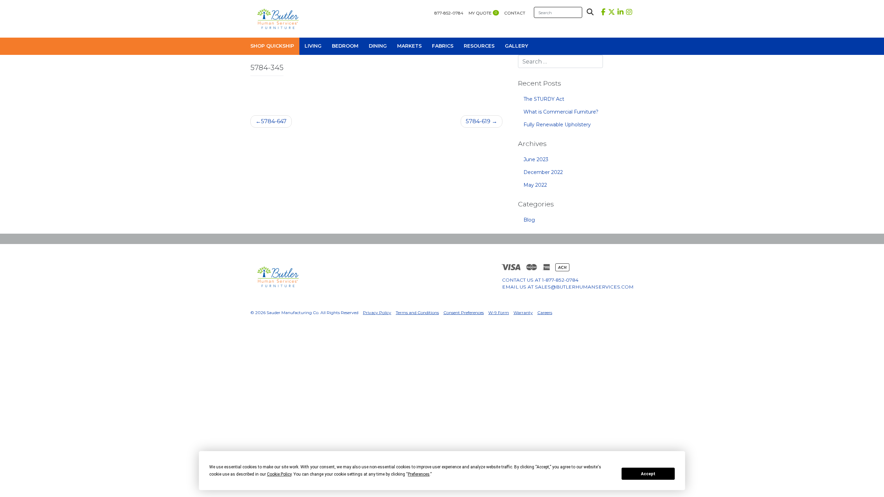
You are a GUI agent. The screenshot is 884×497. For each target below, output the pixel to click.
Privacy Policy (377, 312)
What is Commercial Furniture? (560, 112)
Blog (529, 220)
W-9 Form (498, 312)
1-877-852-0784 (560, 280)
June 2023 (535, 159)
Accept (648, 473)
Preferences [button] (419, 474)
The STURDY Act (543, 99)
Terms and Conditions (417, 312)
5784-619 (478, 121)
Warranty (523, 312)
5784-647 (274, 121)
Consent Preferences (463, 312)
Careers (544, 312)
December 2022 (543, 172)
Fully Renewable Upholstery (557, 124)
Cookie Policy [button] (279, 474)
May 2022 (535, 185)
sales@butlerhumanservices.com (584, 287)
